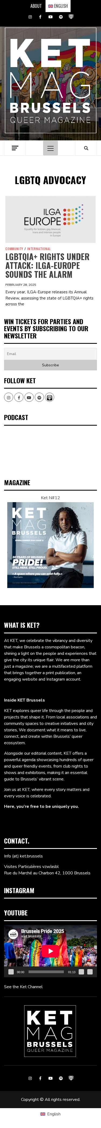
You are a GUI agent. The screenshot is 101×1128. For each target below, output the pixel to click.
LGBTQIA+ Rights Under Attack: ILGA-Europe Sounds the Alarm (47, 265)
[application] (50, 951)
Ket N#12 (50, 498)
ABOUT (36, 6)
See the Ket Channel (23, 987)
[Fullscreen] (90, 971)
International (39, 248)
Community (14, 248)
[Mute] (81, 971)
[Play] (11, 971)
